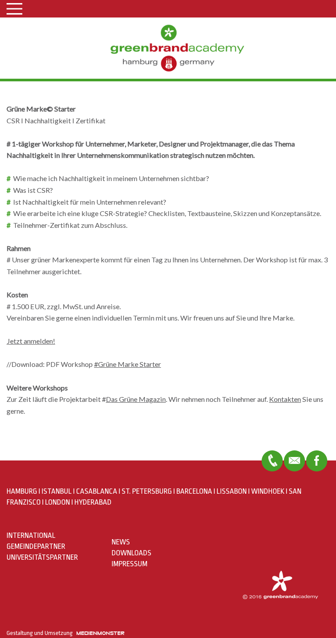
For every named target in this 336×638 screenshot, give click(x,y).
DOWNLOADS (131, 553)
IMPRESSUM (129, 564)
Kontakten (285, 399)
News (121, 542)
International (31, 535)
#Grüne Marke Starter (127, 364)
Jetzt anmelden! (31, 341)
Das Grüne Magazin (136, 399)
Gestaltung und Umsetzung (42, 633)
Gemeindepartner (36, 546)
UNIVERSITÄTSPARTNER (42, 557)
